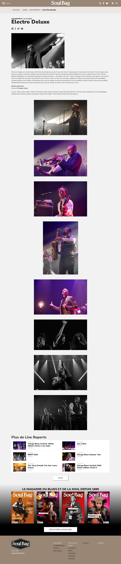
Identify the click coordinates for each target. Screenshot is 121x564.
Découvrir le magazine (60, 529)
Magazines (57, 543)
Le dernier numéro (59, 545)
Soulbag (60, 3)
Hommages (71, 559)
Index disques (57, 551)
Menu (8, 3)
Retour (16, 10)
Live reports (34, 10)
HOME (25, 10)
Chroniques (72, 553)
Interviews (71, 556)
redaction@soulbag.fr (18, 553)
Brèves (70, 551)
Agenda (101, 543)
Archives (56, 548)
